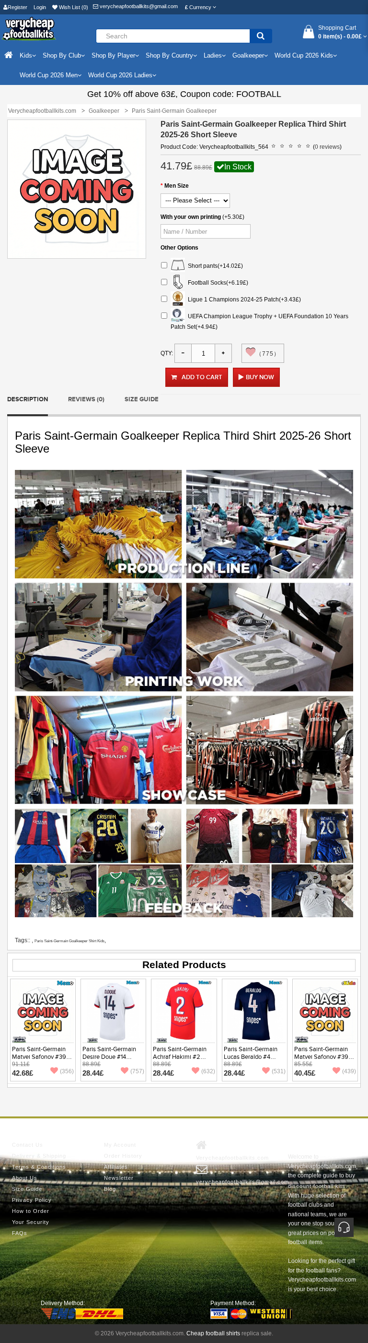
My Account (120, 1145)
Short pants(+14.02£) (214, 265)
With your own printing (191, 217)
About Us (24, 1178)
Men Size (176, 185)
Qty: (167, 353)
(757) (137, 1071)
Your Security (30, 1222)
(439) (349, 1071)
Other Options (179, 247)
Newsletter (119, 1178)
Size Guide (142, 399)
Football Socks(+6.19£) (216, 282)
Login (40, 7)
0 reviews (327, 147)
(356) (67, 1071)
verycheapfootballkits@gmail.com (138, 6)
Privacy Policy (32, 1200)
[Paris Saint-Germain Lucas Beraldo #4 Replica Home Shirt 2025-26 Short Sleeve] (255, 1011)
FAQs (19, 1233)
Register (17, 7)
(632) (208, 1071)
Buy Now (260, 377)
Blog (110, 1189)
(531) (279, 1071)
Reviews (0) (86, 399)
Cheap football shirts (213, 1333)
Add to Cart (202, 377)
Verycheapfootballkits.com (232, 1158)
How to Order (30, 1211)
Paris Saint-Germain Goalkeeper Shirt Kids (69, 941)
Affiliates (116, 1167)
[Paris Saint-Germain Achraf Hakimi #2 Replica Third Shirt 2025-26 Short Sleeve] (184, 1011)
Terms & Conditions (39, 1167)
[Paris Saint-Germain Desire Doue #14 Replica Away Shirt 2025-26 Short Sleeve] (113, 1011)
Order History (123, 1156)
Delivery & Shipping (39, 1156)
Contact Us (27, 1145)
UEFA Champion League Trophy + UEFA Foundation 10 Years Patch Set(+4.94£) (259, 321)
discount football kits (316, 1186)
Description (27, 399)
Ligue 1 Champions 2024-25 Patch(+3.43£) (243, 299)
